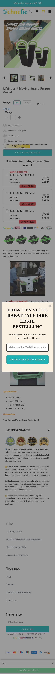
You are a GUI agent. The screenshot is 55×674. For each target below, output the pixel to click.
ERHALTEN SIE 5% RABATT (27, 359)
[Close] (49, 306)
